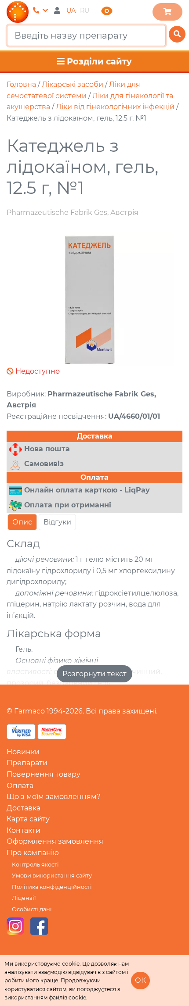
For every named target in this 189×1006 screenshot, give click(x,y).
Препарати (27, 763)
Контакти (23, 830)
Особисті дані (32, 909)
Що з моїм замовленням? (54, 796)
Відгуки (57, 522)
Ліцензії (24, 898)
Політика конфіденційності (52, 887)
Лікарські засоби (72, 84)
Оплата (20, 785)
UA (71, 10)
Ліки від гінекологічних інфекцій (115, 107)
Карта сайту (28, 819)
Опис (22, 522)
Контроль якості (35, 864)
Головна (21, 84)
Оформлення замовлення (55, 841)
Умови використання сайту (52, 875)
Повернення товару (43, 774)
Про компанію (33, 853)
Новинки (23, 752)
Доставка (23, 808)
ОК (140, 980)
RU (84, 10)
